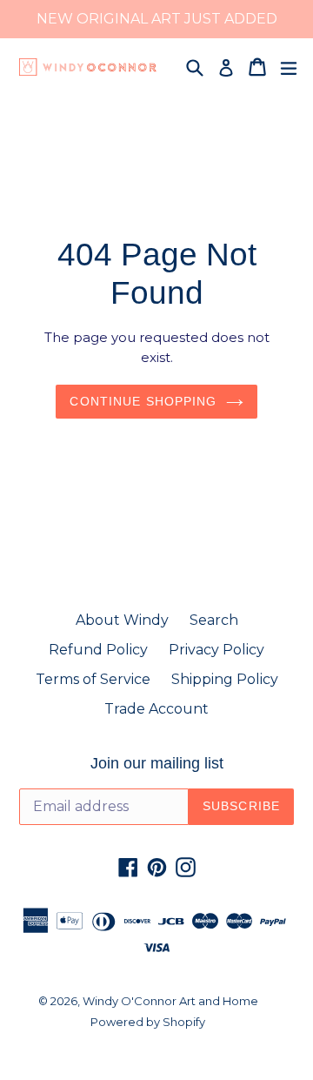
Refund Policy (98, 649)
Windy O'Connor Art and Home (170, 1001)
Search (214, 620)
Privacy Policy (216, 649)
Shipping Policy (224, 679)
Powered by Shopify (147, 1022)
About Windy (122, 620)
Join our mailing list (156, 763)
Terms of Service (93, 679)
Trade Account (156, 709)
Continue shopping (143, 401)
